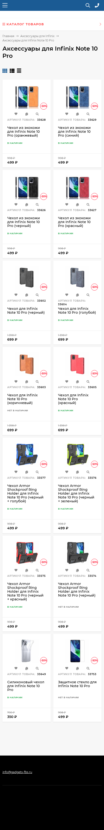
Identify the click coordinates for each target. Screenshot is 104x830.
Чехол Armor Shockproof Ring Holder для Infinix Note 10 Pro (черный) (77, 590)
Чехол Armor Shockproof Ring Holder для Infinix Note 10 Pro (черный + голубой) (25, 493)
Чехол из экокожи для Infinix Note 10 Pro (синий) (74, 132)
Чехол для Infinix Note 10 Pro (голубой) (77, 310)
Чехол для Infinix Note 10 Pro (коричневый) (22, 399)
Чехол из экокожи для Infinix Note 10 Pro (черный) (23, 222)
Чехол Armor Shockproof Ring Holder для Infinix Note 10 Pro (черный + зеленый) (76, 493)
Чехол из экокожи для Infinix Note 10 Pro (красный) (74, 222)
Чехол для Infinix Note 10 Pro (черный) (26, 310)
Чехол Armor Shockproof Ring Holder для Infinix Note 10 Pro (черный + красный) (25, 591)
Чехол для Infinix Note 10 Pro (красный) (73, 399)
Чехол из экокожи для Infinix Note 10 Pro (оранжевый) (23, 132)
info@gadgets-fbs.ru (17, 772)
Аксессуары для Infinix (37, 36)
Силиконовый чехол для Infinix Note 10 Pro (25, 686)
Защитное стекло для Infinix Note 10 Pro (77, 684)
